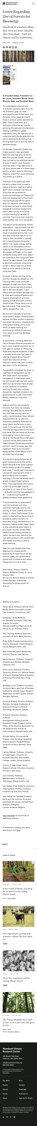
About (5, 1098)
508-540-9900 (8, 1065)
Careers (22, 1085)
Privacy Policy (6, 1072)
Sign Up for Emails (26, 1098)
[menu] (33, 4)
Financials (22, 1089)
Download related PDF (8, 65)
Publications (23, 1094)
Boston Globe (12, 898)
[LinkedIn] (3, 1117)
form (18, 830)
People (5, 1085)
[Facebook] (10, 1117)
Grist (9, 1029)
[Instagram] (7, 1117)
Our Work (6, 1080)
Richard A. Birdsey (13, 1032)
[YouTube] (14, 1117)
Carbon (4, 844)
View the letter (9, 815)
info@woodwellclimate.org (12, 1063)
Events (5, 1094)
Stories (5, 1089)
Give (20, 1080)
